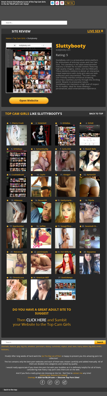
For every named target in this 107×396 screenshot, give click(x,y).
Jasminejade (42, 252)
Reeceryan (18, 252)
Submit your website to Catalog (53, 375)
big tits (24, 346)
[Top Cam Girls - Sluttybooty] (79, 56)
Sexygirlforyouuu (68, 226)
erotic (98, 346)
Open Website (28, 100)
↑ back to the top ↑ (10, 390)
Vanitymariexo (67, 200)
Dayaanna (91, 252)
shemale (5, 346)
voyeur (64, 346)
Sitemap (31, 377)
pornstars (40, 346)
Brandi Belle (90, 149)
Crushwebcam (17, 175)
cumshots (56, 346)
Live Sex (93, 31)
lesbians (5, 349)
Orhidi (90, 123)
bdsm (85, 346)
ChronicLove (18, 278)
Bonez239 (42, 200)
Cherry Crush (18, 123)
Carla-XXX (66, 149)
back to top (96, 113)
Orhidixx (66, 123)
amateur (31, 346)
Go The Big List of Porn (51, 356)
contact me (77, 373)
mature (13, 346)
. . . (11, 349)
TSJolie (91, 200)
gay (18, 346)
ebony (48, 346)
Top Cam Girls (17, 113)
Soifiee (43, 226)
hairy (80, 346)
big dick (92, 346)
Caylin (42, 175)
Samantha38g (42, 149)
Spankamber (18, 226)
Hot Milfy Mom (67, 252)
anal (70, 346)
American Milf (42, 278)
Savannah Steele (92, 226)
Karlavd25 (91, 175)
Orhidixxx (17, 149)
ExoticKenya (66, 278)
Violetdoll (42, 123)
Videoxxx (18, 200)
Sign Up (70, 3)
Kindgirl (66, 175)
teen (75, 346)
